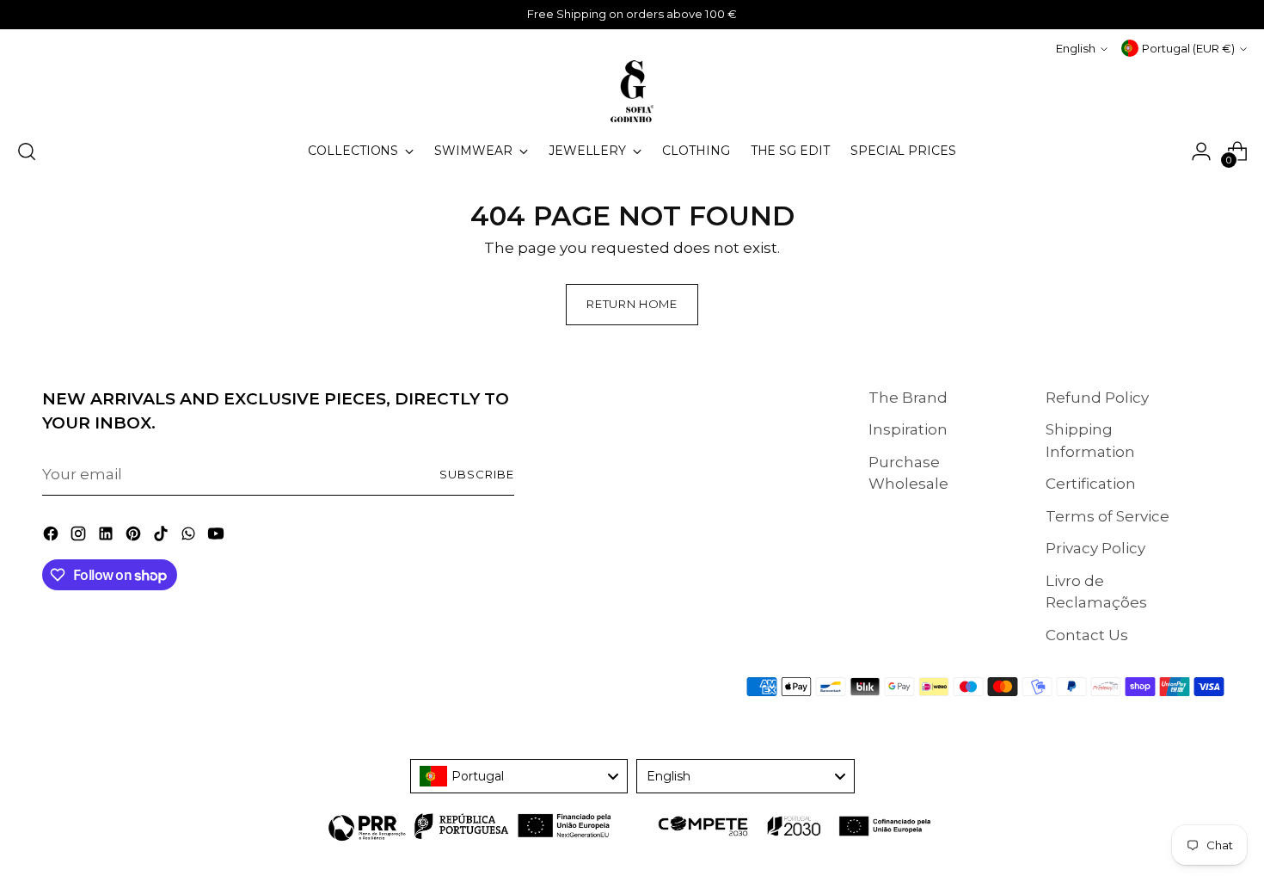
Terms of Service (1107, 516)
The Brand (908, 397)
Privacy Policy (1095, 548)
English (1075, 48)
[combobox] (519, 776)
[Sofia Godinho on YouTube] (217, 537)
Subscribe (476, 474)
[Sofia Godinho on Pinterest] (135, 537)
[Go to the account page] (1201, 151)
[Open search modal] (26, 151)
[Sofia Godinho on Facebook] (52, 537)
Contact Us (1087, 635)
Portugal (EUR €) (1188, 48)
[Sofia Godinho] (632, 91)
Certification (1091, 483)
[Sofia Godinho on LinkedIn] (107, 537)
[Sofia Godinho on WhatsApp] (190, 537)
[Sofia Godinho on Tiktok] (162, 537)
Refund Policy (1097, 397)
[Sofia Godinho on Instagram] (80, 537)
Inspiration (908, 429)
